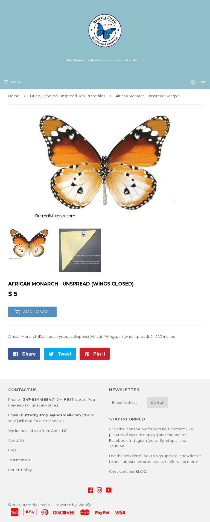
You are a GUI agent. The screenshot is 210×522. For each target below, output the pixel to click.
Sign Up (158, 402)
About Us (16, 440)
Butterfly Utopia (35, 505)
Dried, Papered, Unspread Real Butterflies (67, 96)
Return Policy (20, 470)
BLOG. (141, 471)
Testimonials (19, 460)
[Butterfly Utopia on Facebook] (90, 491)
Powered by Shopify (73, 505)
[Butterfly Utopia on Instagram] (99, 491)
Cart (201, 82)
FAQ (12, 450)
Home (13, 96)
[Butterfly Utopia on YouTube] (109, 491)
